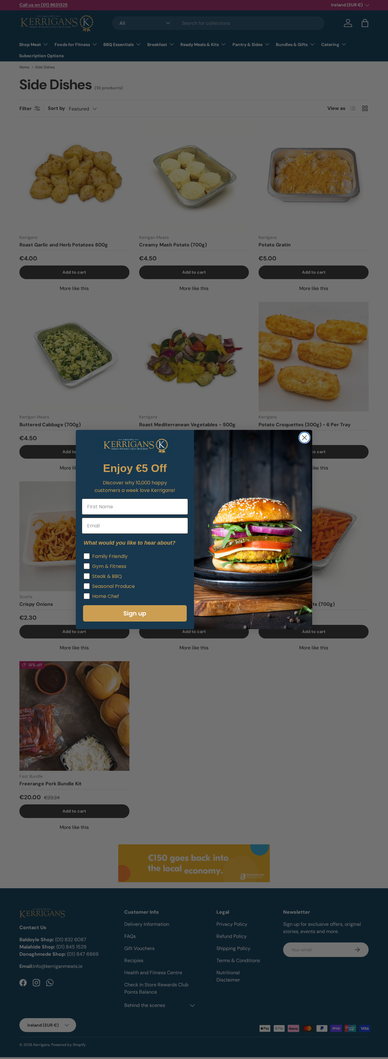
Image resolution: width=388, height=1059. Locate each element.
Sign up (134, 613)
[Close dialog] (304, 437)
